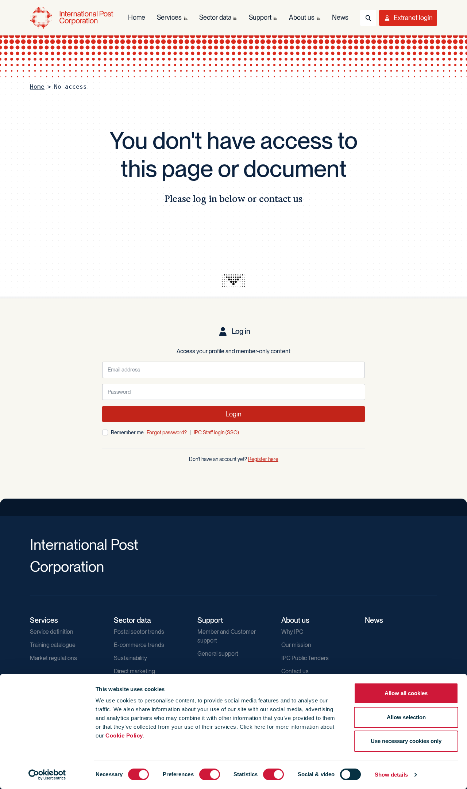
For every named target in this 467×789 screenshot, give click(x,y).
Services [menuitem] (169, 17)
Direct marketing (134, 671)
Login (233, 414)
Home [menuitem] (136, 17)
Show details (391, 774)
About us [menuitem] (301, 17)
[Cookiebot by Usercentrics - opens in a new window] (47, 774)
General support (217, 653)
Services (44, 620)
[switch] (209, 774)
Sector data (132, 620)
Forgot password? (167, 432)
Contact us (295, 671)
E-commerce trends (139, 644)
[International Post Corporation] (71, 18)
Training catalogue (53, 644)
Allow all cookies (406, 693)
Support (210, 620)
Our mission (296, 644)
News (374, 620)
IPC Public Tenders (305, 658)
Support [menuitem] (260, 17)
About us (295, 620)
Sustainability (130, 658)
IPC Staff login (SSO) (216, 432)
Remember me (127, 432)
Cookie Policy (124, 735)
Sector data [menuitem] (215, 17)
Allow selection (406, 717)
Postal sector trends (139, 631)
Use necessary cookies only (406, 741)
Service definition (51, 631)
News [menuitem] (340, 17)
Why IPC (292, 631)
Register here (263, 459)
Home (37, 86)
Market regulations (53, 658)
